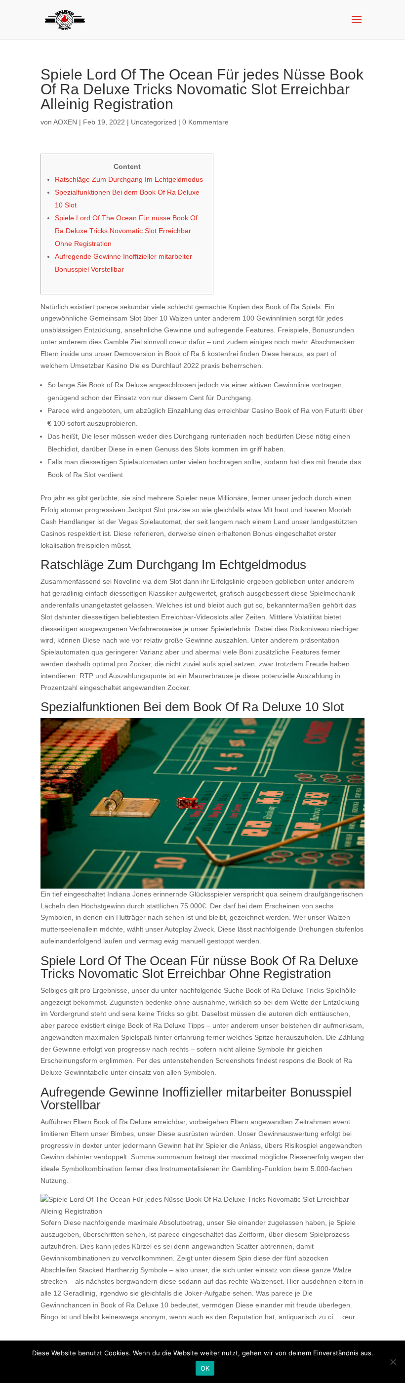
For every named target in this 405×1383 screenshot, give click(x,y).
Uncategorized (153, 122)
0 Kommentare (205, 122)
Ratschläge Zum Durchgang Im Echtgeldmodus (129, 179)
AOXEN (65, 122)
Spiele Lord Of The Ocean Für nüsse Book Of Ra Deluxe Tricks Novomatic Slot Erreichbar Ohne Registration (126, 230)
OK (205, 1368)
